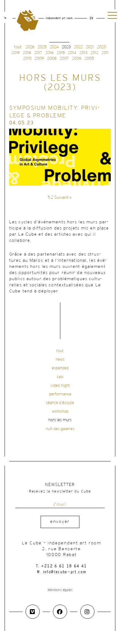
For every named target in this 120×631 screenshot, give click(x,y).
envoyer (60, 522)
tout (18, 47)
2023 (66, 47)
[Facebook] (60, 612)
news (60, 359)
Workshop (60, 411)
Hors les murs (60, 420)
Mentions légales (60, 590)
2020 (101, 47)
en (91, 18)
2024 (54, 47)
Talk (60, 377)
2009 (39, 58)
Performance (60, 394)
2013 (83, 53)
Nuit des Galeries (60, 429)
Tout (60, 351)
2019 (15, 53)
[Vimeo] (33, 612)
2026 (30, 47)
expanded (60, 368)
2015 (61, 53)
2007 (64, 58)
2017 (38, 53)
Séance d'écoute (60, 403)
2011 (105, 53)
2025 (42, 47)
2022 (78, 47)
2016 (49, 53)
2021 (90, 47)
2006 (77, 58)
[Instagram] (87, 612)
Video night (60, 385)
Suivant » (63, 198)
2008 (52, 58)
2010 (27, 58)
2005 (89, 58)
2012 (94, 53)
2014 (72, 53)
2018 (27, 53)
